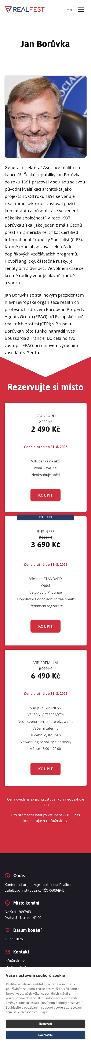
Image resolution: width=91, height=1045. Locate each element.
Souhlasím (45, 1035)
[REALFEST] (25, 9)
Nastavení (45, 1023)
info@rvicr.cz (58, 820)
